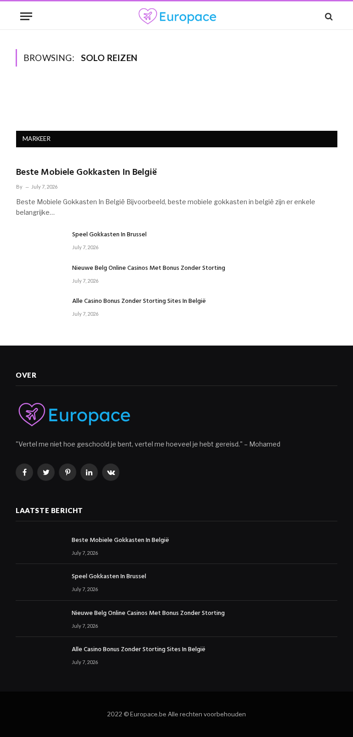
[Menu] (26, 16)
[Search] (328, 16)
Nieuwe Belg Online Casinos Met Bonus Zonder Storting (148, 268)
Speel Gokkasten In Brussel (109, 235)
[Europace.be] (176, 16)
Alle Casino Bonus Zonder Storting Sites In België (139, 301)
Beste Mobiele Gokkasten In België (86, 173)
